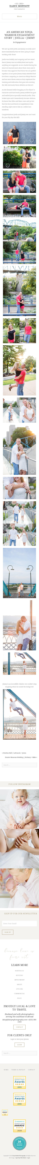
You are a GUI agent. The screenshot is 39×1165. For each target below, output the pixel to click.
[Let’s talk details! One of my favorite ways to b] (19, 848)
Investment (19, 980)
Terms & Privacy (18, 1070)
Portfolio (19, 971)
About (19, 984)
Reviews (19, 975)
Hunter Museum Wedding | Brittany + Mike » (21, 757)
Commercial (19, 993)
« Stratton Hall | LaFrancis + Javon (14, 753)
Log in (28, 1158)
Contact (31, 1070)
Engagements (20, 42)
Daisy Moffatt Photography (19, 1155)
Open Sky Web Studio (20, 1158)
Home (6, 1070)
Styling (19, 989)
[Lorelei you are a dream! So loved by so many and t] (19, 888)
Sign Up (8, 932)
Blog (19, 998)
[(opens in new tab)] (19, 1088)
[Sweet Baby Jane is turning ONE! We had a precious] (19, 809)
